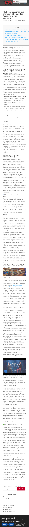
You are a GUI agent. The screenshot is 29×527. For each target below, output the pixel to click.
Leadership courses (7, 509)
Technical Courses (7, 501)
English (17, 1)
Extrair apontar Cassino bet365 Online (13, 35)
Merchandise (6, 496)
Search (20, 489)
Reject (11, 524)
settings (18, 521)
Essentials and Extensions (8, 505)
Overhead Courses (7, 507)
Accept (4, 524)
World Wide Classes (20, 20)
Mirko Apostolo (8, 20)
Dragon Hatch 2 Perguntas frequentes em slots (15, 37)
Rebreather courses (7, 503)
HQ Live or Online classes (9, 511)
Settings (18, 524)
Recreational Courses (8, 499)
